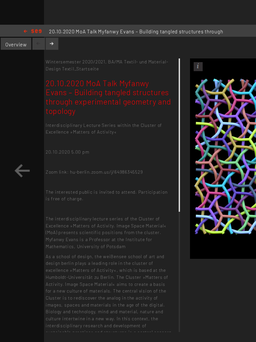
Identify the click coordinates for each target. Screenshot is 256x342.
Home (33, 31)
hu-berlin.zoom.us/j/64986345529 (106, 172)
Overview (16, 44)
